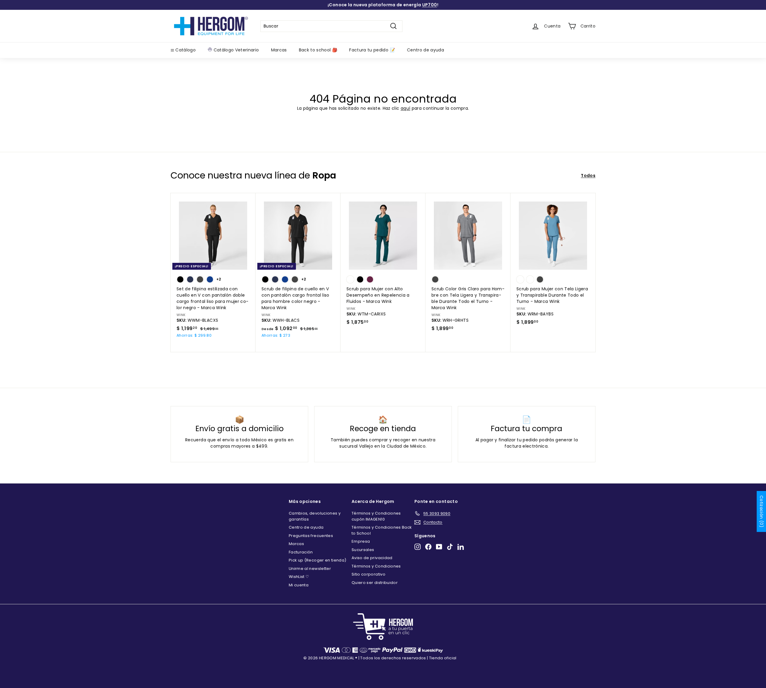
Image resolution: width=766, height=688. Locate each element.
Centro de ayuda (425, 50)
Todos (588, 176)
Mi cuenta (298, 585)
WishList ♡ (299, 576)
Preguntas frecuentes (311, 535)
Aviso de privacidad (372, 558)
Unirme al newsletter (310, 568)
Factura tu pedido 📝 (372, 50)
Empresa (361, 541)
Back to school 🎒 (318, 50)
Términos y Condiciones (376, 566)
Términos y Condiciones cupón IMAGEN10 (376, 516)
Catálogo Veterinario (235, 50)
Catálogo (185, 50)
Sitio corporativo (368, 574)
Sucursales (363, 550)
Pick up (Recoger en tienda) (317, 560)
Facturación (301, 552)
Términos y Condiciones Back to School (382, 530)
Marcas (279, 50)
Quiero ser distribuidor (375, 582)
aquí (405, 108)
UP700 (429, 5)
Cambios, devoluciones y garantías (315, 516)
